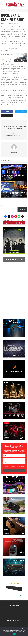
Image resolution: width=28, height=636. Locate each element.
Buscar (3, 206)
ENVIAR (14, 471)
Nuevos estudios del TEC (13, 135)
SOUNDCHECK (4, 23)
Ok (14, 633)
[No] (26, 631)
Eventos (9, 23)
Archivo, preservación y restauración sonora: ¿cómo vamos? (15, 127)
